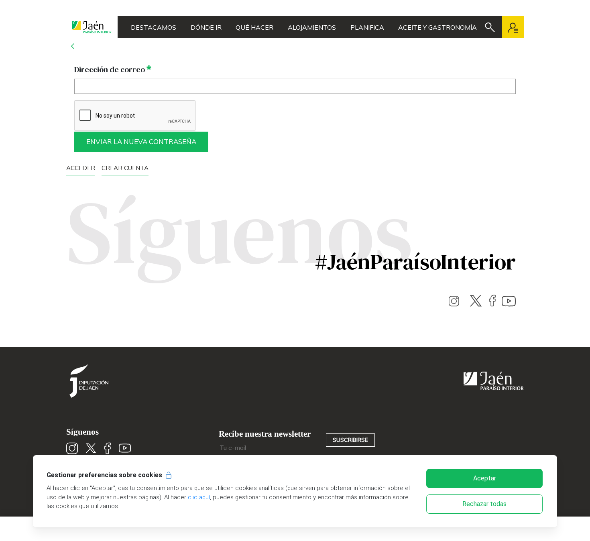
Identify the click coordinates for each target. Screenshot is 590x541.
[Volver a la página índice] (72, 45)
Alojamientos (312, 27)
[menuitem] (125, 168)
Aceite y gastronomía (437, 27)
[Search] (490, 27)
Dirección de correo (112, 69)
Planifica (367, 27)
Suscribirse (350, 439)
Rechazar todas (484, 504)
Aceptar (484, 478)
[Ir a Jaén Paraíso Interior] (92, 27)
